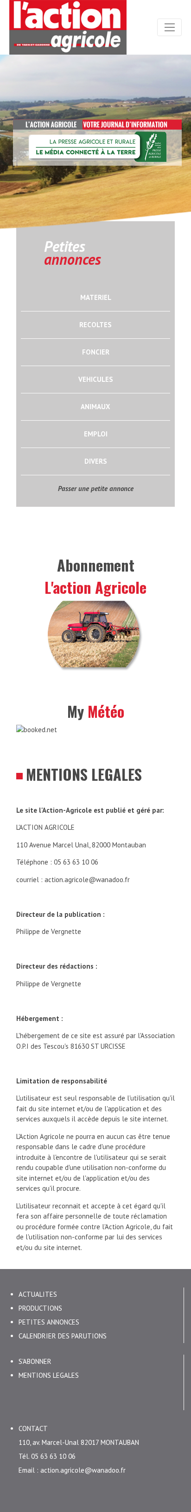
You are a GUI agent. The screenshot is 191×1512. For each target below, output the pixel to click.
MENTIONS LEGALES (49, 1375)
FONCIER (95, 352)
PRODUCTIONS (40, 1308)
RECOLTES (95, 324)
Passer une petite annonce (96, 488)
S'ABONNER (35, 1361)
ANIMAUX (95, 406)
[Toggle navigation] (169, 27)
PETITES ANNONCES (49, 1322)
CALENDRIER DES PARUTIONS (63, 1336)
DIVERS (95, 461)
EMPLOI (96, 433)
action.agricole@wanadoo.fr (87, 879)
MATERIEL (95, 297)
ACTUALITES (38, 1294)
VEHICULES (95, 379)
